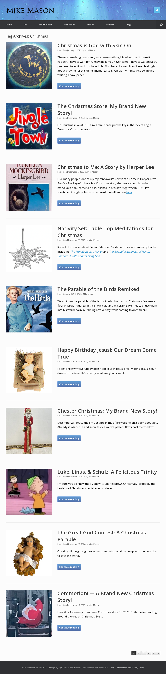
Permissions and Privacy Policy (130, 667)
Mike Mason (89, 50)
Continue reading (69, 86)
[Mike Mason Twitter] (157, 10)
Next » (156, 653)
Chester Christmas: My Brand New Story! (107, 410)
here (129, 192)
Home (9, 24)
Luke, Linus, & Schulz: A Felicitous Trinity (107, 471)
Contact (110, 24)
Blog (128, 24)
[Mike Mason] (30, 10)
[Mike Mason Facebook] (150, 10)
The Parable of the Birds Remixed (98, 289)
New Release (45, 24)
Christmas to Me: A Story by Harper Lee (105, 167)
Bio (25, 24)
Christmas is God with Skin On (94, 45)
